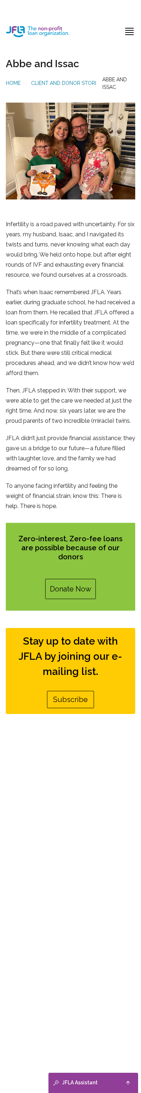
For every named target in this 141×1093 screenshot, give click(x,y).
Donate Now (70, 589)
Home (13, 83)
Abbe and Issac (114, 83)
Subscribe (70, 699)
